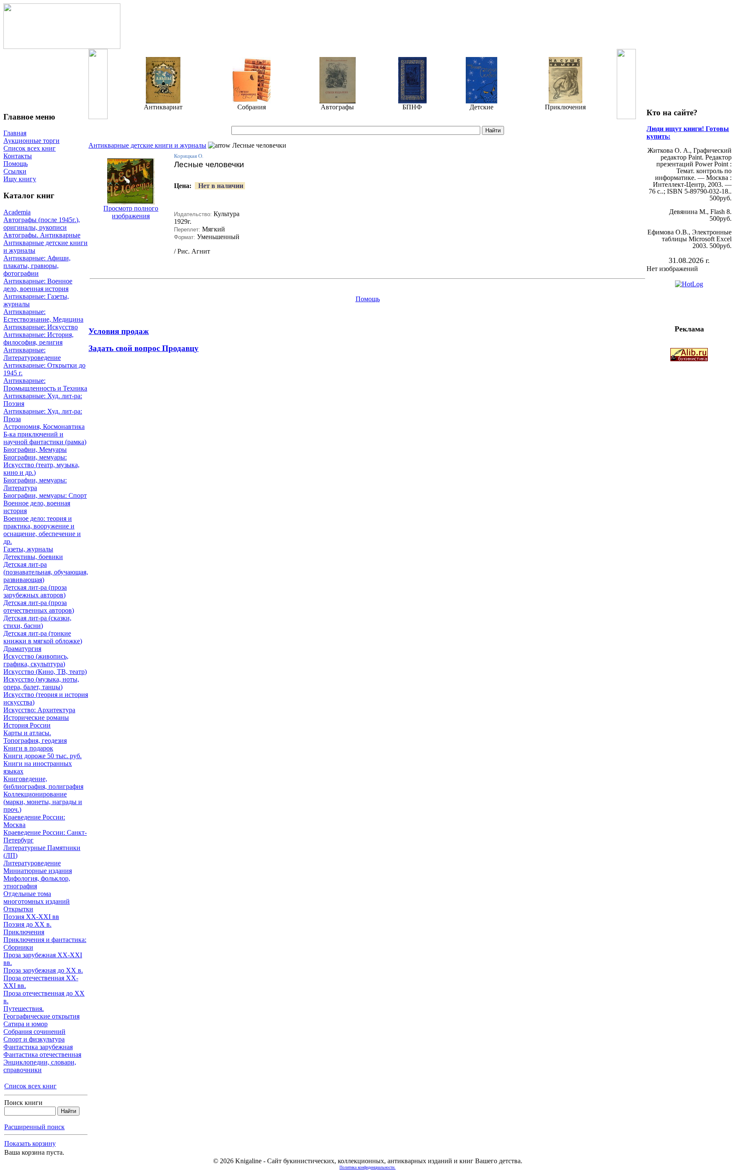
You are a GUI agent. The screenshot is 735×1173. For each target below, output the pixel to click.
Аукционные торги (31, 140)
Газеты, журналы (28, 549)
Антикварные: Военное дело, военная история (37, 284)
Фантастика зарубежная (38, 1046)
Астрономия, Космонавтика (44, 426)
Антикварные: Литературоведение (32, 353)
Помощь (15, 163)
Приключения (23, 932)
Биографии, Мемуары (35, 449)
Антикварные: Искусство (40, 327)
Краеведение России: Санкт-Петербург (45, 836)
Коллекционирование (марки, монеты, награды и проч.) (42, 802)
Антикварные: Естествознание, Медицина (43, 315)
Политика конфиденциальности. (367, 1167)
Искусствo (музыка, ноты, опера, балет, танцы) (41, 683)
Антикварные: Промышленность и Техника (45, 384)
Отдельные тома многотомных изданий (36, 897)
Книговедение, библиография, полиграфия (43, 782)
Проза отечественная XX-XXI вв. (40, 981)
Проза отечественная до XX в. (44, 997)
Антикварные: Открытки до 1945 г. (44, 369)
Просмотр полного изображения (130, 212)
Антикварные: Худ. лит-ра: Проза (42, 415)
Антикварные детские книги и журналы (45, 246)
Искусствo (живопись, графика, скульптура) (35, 660)
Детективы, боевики (33, 556)
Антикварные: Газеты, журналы (36, 300)
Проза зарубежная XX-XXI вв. (42, 958)
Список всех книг (29, 148)
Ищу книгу (19, 179)
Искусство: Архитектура (39, 710)
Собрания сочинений (34, 1031)
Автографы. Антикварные (41, 235)
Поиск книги (23, 1102)
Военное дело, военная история (36, 506)
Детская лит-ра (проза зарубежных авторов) (35, 591)
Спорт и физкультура (34, 1039)
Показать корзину (30, 1143)
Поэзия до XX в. (27, 924)
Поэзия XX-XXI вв (31, 916)
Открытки (18, 909)
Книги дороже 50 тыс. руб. (42, 755)
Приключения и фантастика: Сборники (44, 943)
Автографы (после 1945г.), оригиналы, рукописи (41, 223)
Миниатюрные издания (37, 870)
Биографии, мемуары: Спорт (45, 495)
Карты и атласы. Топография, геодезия (35, 736)
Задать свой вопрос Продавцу (143, 348)
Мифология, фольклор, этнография (36, 882)
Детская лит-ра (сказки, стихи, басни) (37, 621)
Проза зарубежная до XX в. (43, 970)
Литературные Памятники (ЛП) (41, 851)
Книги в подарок (28, 748)
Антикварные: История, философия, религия (38, 338)
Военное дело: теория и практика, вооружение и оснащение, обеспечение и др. (42, 530)
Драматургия (22, 648)
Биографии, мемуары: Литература (35, 484)
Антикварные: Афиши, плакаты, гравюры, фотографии (37, 265)
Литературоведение (32, 863)
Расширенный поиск (34, 1126)
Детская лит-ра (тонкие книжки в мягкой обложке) (42, 637)
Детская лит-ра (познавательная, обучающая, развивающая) (45, 572)
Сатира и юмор (25, 1023)
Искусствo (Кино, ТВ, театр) (45, 671)
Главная (14, 133)
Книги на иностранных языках (37, 767)
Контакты (17, 156)
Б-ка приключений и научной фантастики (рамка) (44, 438)
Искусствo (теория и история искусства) (45, 698)
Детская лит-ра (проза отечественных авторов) (38, 606)
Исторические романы (36, 717)
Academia (17, 212)
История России (27, 725)
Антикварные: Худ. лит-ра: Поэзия (42, 399)
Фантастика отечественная (42, 1054)
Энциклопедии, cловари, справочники (39, 1066)
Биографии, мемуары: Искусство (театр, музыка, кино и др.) (41, 465)
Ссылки (14, 171)
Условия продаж (118, 331)
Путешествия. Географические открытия (41, 1012)
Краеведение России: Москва (34, 820)
